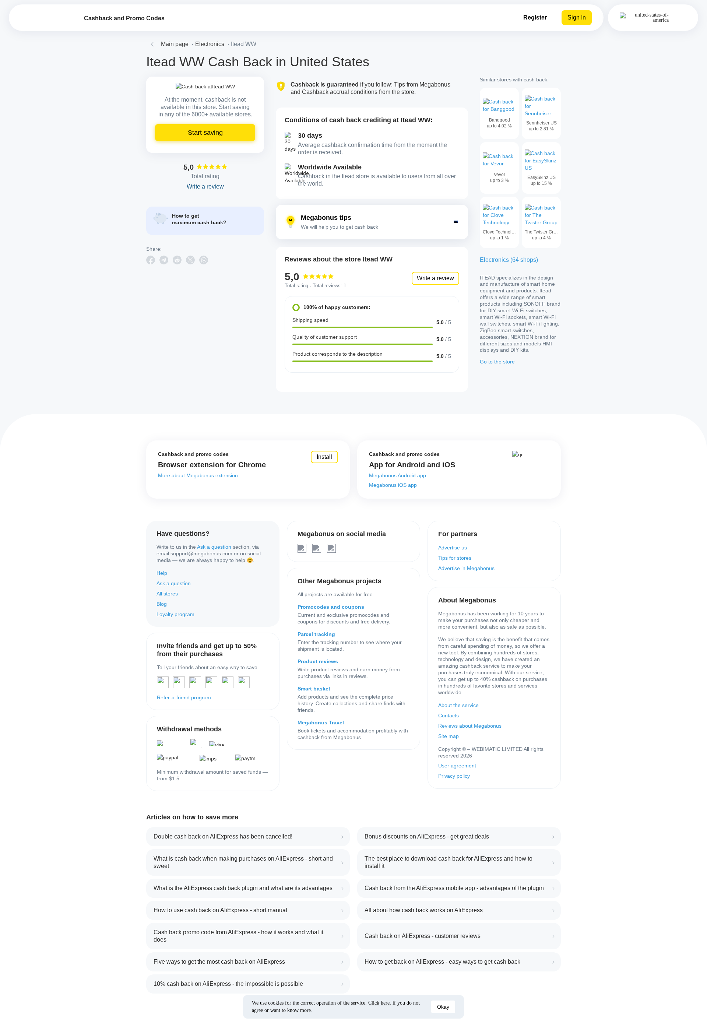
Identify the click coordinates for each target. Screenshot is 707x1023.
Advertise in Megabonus (466, 568)
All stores (167, 594)
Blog (161, 604)
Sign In (576, 17)
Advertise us (452, 548)
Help (161, 573)
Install (324, 457)
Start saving (205, 132)
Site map (448, 736)
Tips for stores (454, 558)
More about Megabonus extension (198, 475)
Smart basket (314, 689)
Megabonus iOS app (393, 485)
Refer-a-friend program (184, 697)
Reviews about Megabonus (470, 726)
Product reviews (318, 661)
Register (535, 17)
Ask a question (214, 547)
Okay (443, 1007)
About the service (458, 705)
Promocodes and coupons (331, 607)
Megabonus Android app (397, 475)
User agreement (457, 766)
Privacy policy (454, 776)
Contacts (448, 715)
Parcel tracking (316, 634)
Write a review (435, 278)
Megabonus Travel (321, 722)
